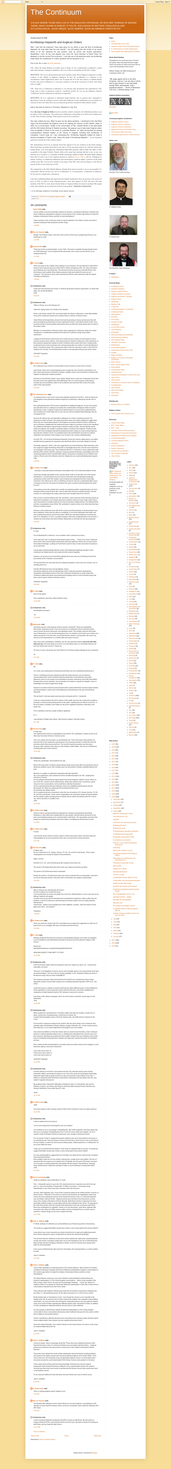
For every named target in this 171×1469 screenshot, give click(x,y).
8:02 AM (36, 296)
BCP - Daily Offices (117, 425)
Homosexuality (134, 582)
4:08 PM (36, 461)
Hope (131, 586)
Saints (131, 683)
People (131, 649)
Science (131, 690)
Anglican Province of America (121, 127)
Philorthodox (115, 345)
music (131, 628)
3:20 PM (36, 1394)
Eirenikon (114, 317)
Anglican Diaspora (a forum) (120, 294)
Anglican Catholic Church (120, 122)
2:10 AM (36, 240)
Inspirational (133, 594)
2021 (113, 759)
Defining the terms (119, 828)
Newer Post (35, 1436)
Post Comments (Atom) (47, 1439)
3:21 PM (36, 1334)
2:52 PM (36, 1382)
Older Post (97, 1436)
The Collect (133, 715)
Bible (130, 515)
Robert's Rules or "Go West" (120, 404)
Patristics (132, 643)
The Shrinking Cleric (40, 394)
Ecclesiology (133, 549)
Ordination (132, 633)
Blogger (94, 1453)
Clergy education (134, 529)
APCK (131, 493)
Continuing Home (117, 312)
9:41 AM (36, 1170)
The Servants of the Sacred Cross (122, 413)
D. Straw (36, 263)
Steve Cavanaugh (39, 1177)
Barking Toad (115, 304)
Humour (131, 589)
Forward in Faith (116, 322)
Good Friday (133, 569)
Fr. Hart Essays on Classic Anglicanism (124, 49)
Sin (130, 701)
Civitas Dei (115, 307)
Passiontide (133, 641)
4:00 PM (36, 880)
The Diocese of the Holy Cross (121, 132)
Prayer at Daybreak (117, 446)
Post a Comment (39, 1431)
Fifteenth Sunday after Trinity (122, 813)
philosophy (132, 658)
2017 (113, 770)
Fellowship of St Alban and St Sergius (124, 436)
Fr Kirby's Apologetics (118, 438)
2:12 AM (36, 256)
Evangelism (133, 560)
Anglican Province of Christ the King (123, 129)
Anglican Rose (116, 299)
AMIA (130, 475)
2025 (113, 747)
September (117, 808)
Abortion (132, 465)
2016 (113, 773)
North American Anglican (119, 337)
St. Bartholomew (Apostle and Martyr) (125, 831)
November (117, 802)
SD (130, 693)
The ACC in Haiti (118, 875)
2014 (113, 779)
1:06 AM (36, 225)
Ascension (132, 503)
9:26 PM (36, 584)
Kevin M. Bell (37, 246)
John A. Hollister (39, 1221)
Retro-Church (115, 362)
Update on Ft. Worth (120, 869)
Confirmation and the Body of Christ (125, 877)
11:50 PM (37, 1112)
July (114, 919)
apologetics (133, 496)
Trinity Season (134, 723)
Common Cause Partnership (134, 534)
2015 (113, 776)
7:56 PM (36, 914)
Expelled (116, 819)
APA (130, 491)
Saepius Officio (79, 157)
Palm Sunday (133, 638)
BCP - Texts (115, 428)
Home (66, 1436)
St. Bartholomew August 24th (123, 834)
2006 (113, 943)
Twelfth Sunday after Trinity (122, 883)
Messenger (115, 332)
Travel (131, 720)
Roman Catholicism (133, 677)
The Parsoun (37, 729)
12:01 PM (37, 1214)
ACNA (131, 470)
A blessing (116, 848)
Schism (131, 688)
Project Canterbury (117, 448)
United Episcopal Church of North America (125, 135)
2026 (113, 744)
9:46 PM (36, 1411)
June (115, 922)
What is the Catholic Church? (123, 850)
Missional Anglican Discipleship (122, 335)
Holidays (132, 577)
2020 (113, 762)
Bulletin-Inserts (134, 517)
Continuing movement (132, 538)
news (130, 631)
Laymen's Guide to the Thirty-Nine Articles (125, 46)
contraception (133, 542)
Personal (132, 655)
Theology (132, 718)
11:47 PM (37, 1095)
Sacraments (133, 680)
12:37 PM (37, 1427)
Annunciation (133, 488)
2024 (113, 750)
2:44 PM (36, 822)
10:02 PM (37, 955)
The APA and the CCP (120, 816)
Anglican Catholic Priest (119, 291)
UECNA (131, 727)
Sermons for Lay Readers (120, 451)
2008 (113, 797)
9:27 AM (36, 722)
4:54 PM (36, 522)
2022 (113, 756)
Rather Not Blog (116, 355)
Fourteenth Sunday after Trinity (123, 837)
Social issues (133, 703)
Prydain (113, 353)
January (116, 936)
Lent (130, 599)
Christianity (132, 526)
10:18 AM (37, 803)
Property (132, 668)
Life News (114, 443)
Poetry (131, 661)
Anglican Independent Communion (133, 479)
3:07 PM (36, 1258)
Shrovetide (132, 698)
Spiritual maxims (134, 706)
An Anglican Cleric (117, 286)
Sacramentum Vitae (118, 370)
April (115, 927)
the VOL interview (53, 63)
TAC (37, 198)
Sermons (132, 695)
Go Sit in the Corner (118, 327)
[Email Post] (69, 196)
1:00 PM (36, 356)
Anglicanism (133, 484)
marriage (132, 604)
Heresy (131, 572)
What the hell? (118, 903)
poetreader (37, 624)
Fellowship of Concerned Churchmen (124, 433)
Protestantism (133, 671)
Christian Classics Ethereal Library (123, 430)
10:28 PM (37, 1003)
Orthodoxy (132, 636)
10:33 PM (37, 1062)
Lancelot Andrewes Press (119, 441)
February (116, 933)
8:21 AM (36, 657)
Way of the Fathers (117, 390)
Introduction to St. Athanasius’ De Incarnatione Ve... (124, 859)
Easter (131, 547)
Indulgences (133, 591)
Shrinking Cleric (116, 372)
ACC (130, 468)
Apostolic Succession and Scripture (125, 886)
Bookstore (112, 107)
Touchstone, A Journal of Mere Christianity (125, 382)
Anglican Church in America (120, 124)
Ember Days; (133, 555)
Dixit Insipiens (116, 314)
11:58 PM (37, 617)
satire (131, 685)
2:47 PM (36, 841)
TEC (130, 713)
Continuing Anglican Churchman (122, 309)
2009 (113, 794)
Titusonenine (115, 380)
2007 (113, 940)
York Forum (115, 393)
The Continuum (55, 12)
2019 (113, 765)
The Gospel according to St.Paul (124, 906)
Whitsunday (133, 732)
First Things (115, 319)
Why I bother (117, 866)
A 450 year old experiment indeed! (124, 822)
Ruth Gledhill (115, 367)
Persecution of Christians (134, 652)
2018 (113, 767)
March (115, 930)
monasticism (133, 621)
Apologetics (115, 277)
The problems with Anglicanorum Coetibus (125, 51)
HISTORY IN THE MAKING (122, 900)
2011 (113, 788)
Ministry (131, 616)
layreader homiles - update (122, 897)
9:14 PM (36, 928)
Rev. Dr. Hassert (39, 232)
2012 (113, 785)
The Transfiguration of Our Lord (123, 894)
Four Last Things (134, 562)
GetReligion (115, 325)
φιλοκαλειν (114, 395)
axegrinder (115, 301)
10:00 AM (37, 751)
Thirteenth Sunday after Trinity (123, 863)
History (131, 574)
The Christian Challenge (119, 453)
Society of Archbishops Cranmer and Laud (125, 375)
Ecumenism (133, 552)
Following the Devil (119, 825)
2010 (113, 791)
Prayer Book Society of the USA (122, 350)
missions (132, 619)
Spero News (115, 377)
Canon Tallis (37, 209)
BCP (130, 512)
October (116, 805)
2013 (113, 782)
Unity (130, 730)
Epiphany (132, 557)
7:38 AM (36, 279)
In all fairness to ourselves (122, 840)
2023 (113, 753)
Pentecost (132, 646)
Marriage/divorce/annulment (134, 607)
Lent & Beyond (116, 330)
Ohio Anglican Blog (117, 340)
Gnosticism (132, 567)
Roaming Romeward (120, 872)
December (117, 799)
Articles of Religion (132, 499)
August (115, 811)
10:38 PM (37, 601)
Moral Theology (134, 624)
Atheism (131, 510)
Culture (131, 544)
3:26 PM (36, 388)
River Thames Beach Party (120, 365)
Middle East (133, 613)
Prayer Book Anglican (118, 347)
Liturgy (131, 601)
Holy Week (132, 579)
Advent (131, 473)
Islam (130, 596)
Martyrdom (132, 611)
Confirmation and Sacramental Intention (126, 880)
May (115, 925)
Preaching (132, 666)
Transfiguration (116, 385)
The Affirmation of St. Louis (120, 44)
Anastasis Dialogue (117, 289)
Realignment (133, 673)
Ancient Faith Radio (118, 423)
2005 (113, 946)
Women (131, 735)
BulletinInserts (133, 522)
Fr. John (36, 591)
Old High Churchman (118, 342)
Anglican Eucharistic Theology (121, 296)
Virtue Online (115, 387)
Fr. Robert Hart (38, 363)
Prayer (131, 663)
